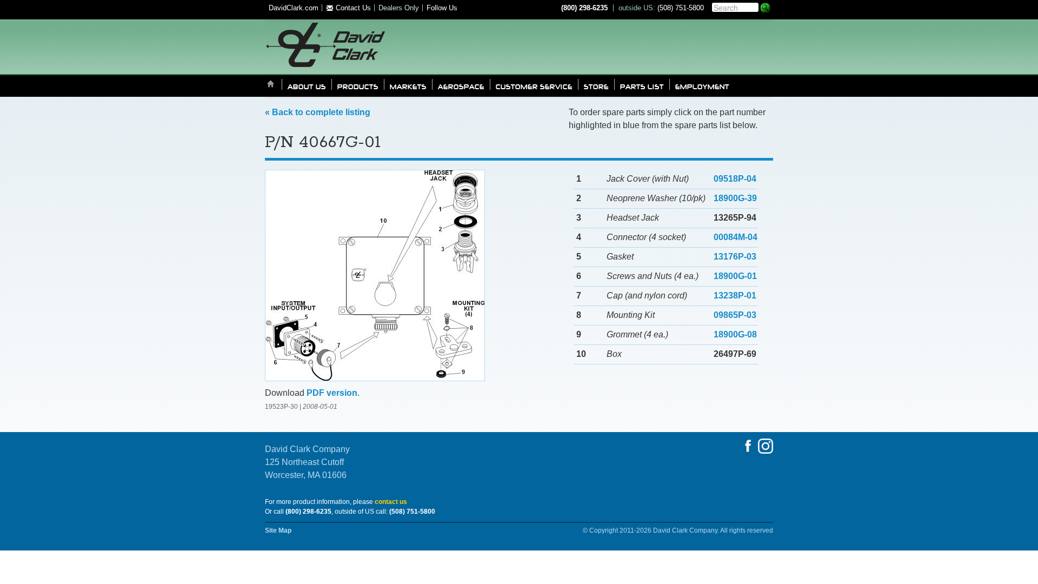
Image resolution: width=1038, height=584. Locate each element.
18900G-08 (735, 334)
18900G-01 (735, 276)
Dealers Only (398, 8)
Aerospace (461, 86)
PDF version (332, 392)
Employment (702, 86)
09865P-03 (735, 315)
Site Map (278, 530)
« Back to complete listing (317, 112)
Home (271, 84)
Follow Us (442, 8)
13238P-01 (735, 295)
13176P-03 (735, 256)
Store (596, 86)
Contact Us (352, 8)
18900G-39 (735, 198)
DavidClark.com (293, 8)
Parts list (642, 86)
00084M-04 (735, 237)
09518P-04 (735, 178)
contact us (391, 502)
